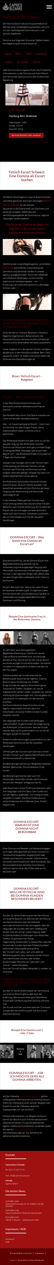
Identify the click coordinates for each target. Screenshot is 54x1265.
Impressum (10, 1239)
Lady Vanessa (17, 109)
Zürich (36, 62)
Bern (18, 53)
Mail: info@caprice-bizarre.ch (17, 1175)
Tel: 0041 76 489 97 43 (15, 1169)
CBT (18, 288)
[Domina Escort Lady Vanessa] (27, 104)
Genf (28, 53)
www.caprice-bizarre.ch (25, 1129)
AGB (7, 1242)
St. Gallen (22, 62)
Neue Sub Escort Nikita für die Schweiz (23, 1213)
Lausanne (41, 53)
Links (12, 1260)
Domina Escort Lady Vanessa (26, 135)
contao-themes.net (36, 1260)
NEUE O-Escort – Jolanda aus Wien (22, 1220)
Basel (8, 53)
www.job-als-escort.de (30, 1096)
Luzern (9, 62)
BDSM (41, 281)
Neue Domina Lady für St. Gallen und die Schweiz (24, 1205)
